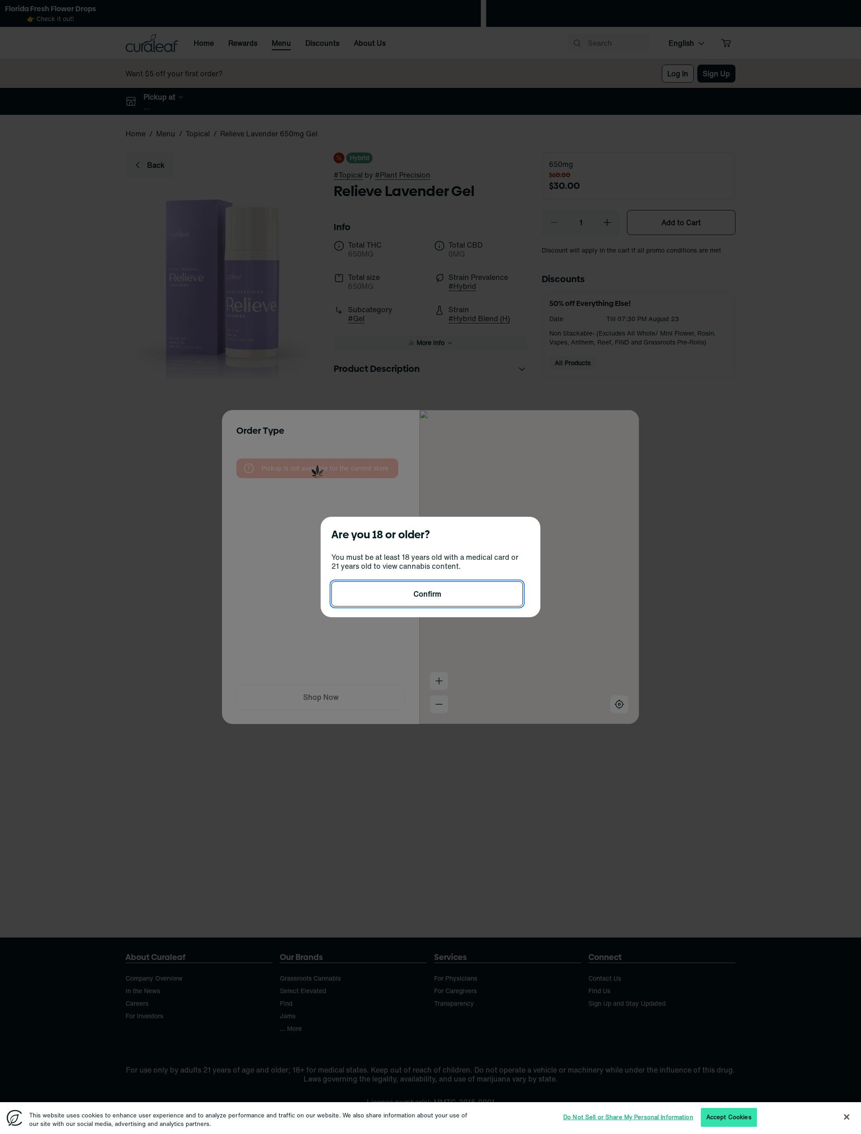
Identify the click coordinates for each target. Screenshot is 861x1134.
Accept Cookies (729, 1117)
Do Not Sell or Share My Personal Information (628, 1117)
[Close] (847, 1117)
